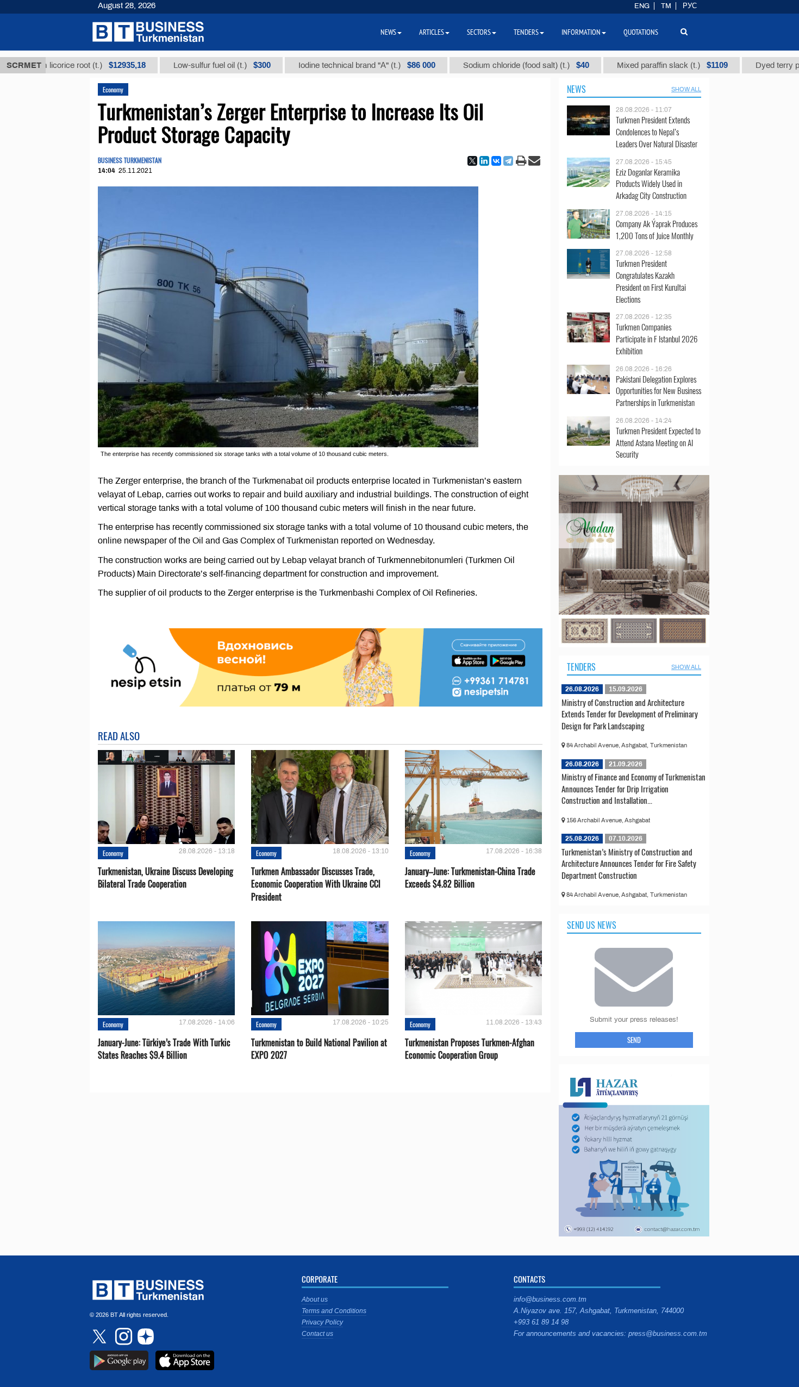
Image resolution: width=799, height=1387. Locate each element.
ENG (642, 6)
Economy (113, 89)
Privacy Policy (322, 1322)
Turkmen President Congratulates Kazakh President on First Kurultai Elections (651, 281)
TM (666, 6)
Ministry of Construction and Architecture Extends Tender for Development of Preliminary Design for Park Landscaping (629, 714)
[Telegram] (508, 161)
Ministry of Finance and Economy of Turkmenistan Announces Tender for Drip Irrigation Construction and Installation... (633, 788)
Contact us (317, 1334)
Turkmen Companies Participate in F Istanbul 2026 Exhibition (656, 339)
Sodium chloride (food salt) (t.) (468, 65)
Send (634, 1039)
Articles (431, 32)
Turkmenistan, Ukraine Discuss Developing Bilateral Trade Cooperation (165, 877)
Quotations (640, 32)
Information (581, 32)
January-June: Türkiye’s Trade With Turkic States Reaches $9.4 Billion (164, 1048)
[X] (472, 161)
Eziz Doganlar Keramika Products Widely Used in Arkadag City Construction (651, 184)
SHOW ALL (686, 89)
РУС (690, 6)
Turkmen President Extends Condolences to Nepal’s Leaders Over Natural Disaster (656, 131)
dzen (144, 1336)
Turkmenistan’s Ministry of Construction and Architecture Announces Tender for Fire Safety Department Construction (628, 863)
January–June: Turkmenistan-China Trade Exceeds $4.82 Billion (470, 877)
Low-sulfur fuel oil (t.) (164, 65)
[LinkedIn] (484, 161)
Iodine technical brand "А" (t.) (308, 65)
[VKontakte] (496, 161)
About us (315, 1299)
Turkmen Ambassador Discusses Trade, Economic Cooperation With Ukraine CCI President (315, 884)
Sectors (479, 32)
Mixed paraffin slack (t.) (614, 65)
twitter (100, 1336)
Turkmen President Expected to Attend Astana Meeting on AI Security (658, 442)
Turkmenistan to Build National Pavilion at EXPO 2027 (319, 1048)
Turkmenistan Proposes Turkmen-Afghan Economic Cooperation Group (469, 1048)
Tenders (581, 666)
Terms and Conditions (334, 1311)
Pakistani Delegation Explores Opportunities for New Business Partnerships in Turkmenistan (658, 391)
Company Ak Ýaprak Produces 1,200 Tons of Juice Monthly (656, 229)
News (576, 89)
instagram (122, 1336)
